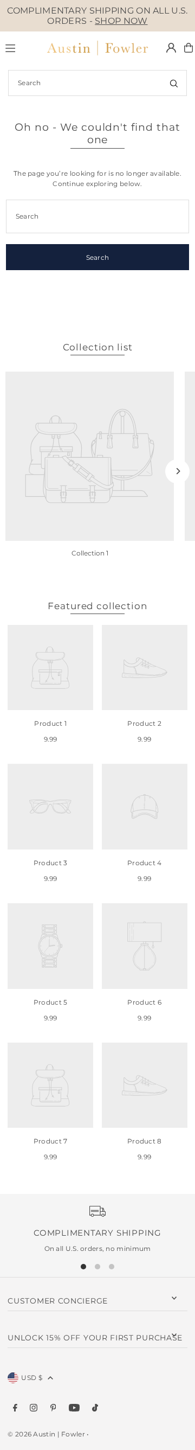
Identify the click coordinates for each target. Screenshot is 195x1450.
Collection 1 (90, 553)
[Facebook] (15, 1408)
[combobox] (97, 83)
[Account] (171, 48)
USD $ (31, 1378)
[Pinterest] (53, 1408)
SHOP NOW (121, 21)
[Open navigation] (19, 47)
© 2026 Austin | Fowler (46, 1434)
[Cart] (188, 48)
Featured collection (97, 606)
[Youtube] (74, 1408)
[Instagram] (33, 1408)
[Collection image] (89, 456)
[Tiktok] (95, 1408)
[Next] (177, 471)
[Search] (174, 83)
